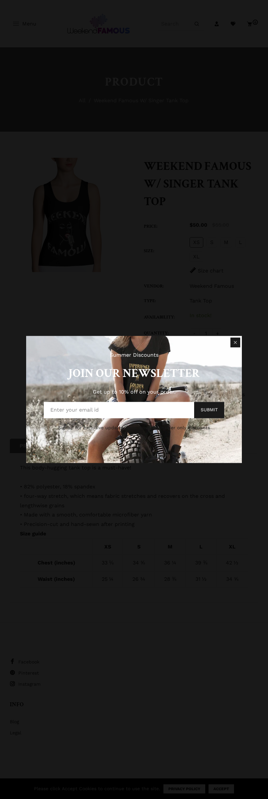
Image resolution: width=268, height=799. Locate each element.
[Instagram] (144, 442)
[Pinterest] (133, 442)
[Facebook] (123, 442)
